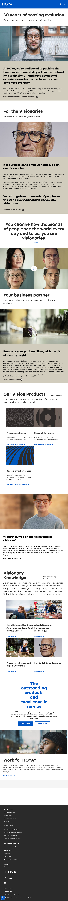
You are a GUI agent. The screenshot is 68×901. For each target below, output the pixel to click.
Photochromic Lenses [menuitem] (10, 822)
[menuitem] (5, 878)
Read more (10, 637)
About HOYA (34, 243)
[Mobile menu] (64, 4)
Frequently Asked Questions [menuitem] (12, 839)
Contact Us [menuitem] (7, 856)
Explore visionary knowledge (49, 578)
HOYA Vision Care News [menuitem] (11, 859)
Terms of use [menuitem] (8, 891)
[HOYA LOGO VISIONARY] (6, 4)
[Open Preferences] (3, 898)
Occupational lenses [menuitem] (10, 819)
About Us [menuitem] (7, 853)
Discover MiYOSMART (11, 558)
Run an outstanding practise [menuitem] (13, 832)
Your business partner (11, 380)
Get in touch (25, 724)
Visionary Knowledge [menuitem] (10, 846)
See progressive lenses (14, 445)
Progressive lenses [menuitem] (9, 812)
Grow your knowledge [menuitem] (10, 835)
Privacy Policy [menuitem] (8, 888)
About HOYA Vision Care (12, 210)
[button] (34, 883)
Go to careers (8, 775)
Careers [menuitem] (6, 867)
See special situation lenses (16, 484)
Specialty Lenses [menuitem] (9, 825)
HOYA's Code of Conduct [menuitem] (11, 895)
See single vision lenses (43, 445)
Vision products (57, 395)
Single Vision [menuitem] (8, 815)
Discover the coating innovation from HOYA (19, 97)
